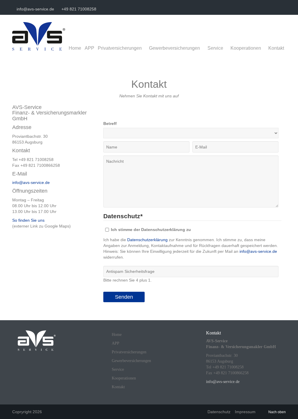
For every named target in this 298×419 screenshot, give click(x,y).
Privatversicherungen (120, 48)
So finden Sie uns (28, 220)
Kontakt (276, 48)
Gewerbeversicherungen (174, 48)
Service (215, 48)
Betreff (110, 123)
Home (75, 48)
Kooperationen (245, 48)
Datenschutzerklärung (147, 239)
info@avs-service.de (34, 9)
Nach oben (277, 412)
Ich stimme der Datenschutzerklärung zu (151, 229)
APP (89, 48)
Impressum (245, 411)
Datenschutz (218, 411)
